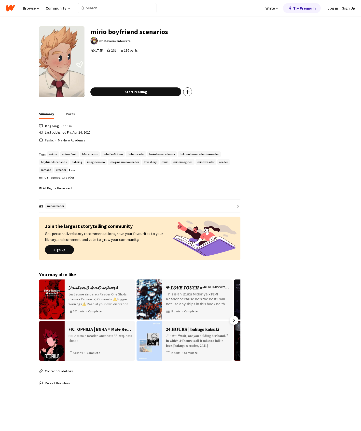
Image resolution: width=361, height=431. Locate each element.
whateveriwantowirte (115, 41)
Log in (333, 8)
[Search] (82, 8)
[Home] (10, 8)
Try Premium (304, 8)
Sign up (60, 250)
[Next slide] (234, 320)
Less (72, 170)
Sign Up (348, 8)
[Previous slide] (45, 320)
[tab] (46, 115)
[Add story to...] (187, 91)
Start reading (136, 92)
